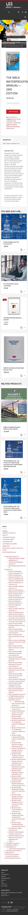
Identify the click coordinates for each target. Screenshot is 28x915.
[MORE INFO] (24, 250)
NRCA (11, 125)
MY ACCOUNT (4, 886)
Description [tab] (7, 140)
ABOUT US (3, 880)
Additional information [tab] (11, 143)
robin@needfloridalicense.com (11, 892)
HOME (2, 872)
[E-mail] (25, 12)
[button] (21, 291)
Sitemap (9, 909)
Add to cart (13, 111)
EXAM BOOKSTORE (5, 878)
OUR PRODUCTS (5, 874)
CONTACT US (4, 884)
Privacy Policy (15, 909)
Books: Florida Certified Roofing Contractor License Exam (13, 121)
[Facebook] (22, 12)
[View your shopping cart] (18, 12)
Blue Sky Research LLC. (12, 911)
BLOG (2, 882)
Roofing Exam (10, 128)
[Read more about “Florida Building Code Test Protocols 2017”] (21, 250)
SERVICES (3, 876)
